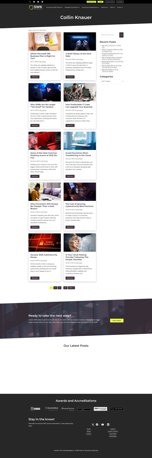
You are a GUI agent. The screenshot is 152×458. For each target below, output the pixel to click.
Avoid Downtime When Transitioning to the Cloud (78, 154)
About (89, 431)
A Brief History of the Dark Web (78, 55)
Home (30, 30)
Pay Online (119, 1)
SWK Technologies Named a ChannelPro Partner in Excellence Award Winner (112, 58)
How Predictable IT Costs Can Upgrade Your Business (79, 105)
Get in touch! (117, 320)
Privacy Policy (95, 450)
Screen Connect (91, 1)
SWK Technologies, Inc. (68, 450)
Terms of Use (88, 450)
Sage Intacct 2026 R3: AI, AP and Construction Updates (110, 70)
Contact (88, 434)
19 (66, 288)
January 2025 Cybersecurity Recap (43, 256)
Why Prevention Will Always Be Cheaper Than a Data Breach (44, 206)
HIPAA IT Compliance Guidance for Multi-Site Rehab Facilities (112, 50)
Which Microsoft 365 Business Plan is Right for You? (42, 56)
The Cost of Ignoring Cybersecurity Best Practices (79, 205)
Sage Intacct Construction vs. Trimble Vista (111, 46)
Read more (35, 77)
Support (100, 1)
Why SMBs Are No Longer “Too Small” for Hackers (42, 105)
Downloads (113, 436)
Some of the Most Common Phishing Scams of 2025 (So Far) (43, 155)
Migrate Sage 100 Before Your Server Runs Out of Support (112, 62)
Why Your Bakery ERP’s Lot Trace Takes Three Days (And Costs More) (112, 66)
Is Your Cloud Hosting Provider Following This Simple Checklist (77, 257)
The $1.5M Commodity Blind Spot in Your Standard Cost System (112, 54)
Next (71, 287)
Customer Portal (110, 1)
